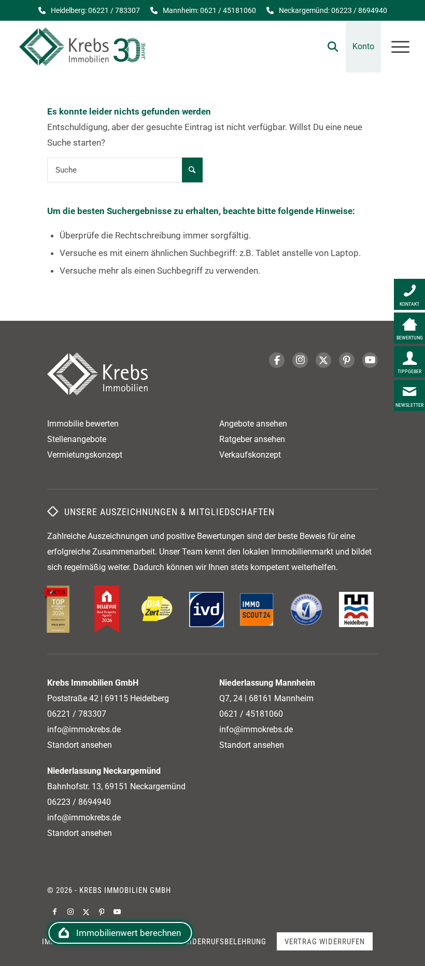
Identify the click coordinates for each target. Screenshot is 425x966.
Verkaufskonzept (250, 455)
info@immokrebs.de (84, 729)
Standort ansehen (79, 745)
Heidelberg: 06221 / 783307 (95, 10)
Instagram (300, 360)
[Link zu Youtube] (117, 911)
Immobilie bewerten (83, 424)
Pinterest (347, 360)
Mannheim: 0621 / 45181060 (209, 10)
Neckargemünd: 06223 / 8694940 (333, 10)
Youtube (370, 360)
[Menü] (395, 47)
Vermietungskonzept (84, 455)
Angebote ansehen (253, 424)
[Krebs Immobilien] (82, 47)
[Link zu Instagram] (70, 911)
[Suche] (327, 47)
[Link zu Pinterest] (101, 911)
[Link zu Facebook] (55, 911)
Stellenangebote (76, 439)
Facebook (277, 360)
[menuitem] (327, 47)
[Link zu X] (86, 911)
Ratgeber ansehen (252, 439)
